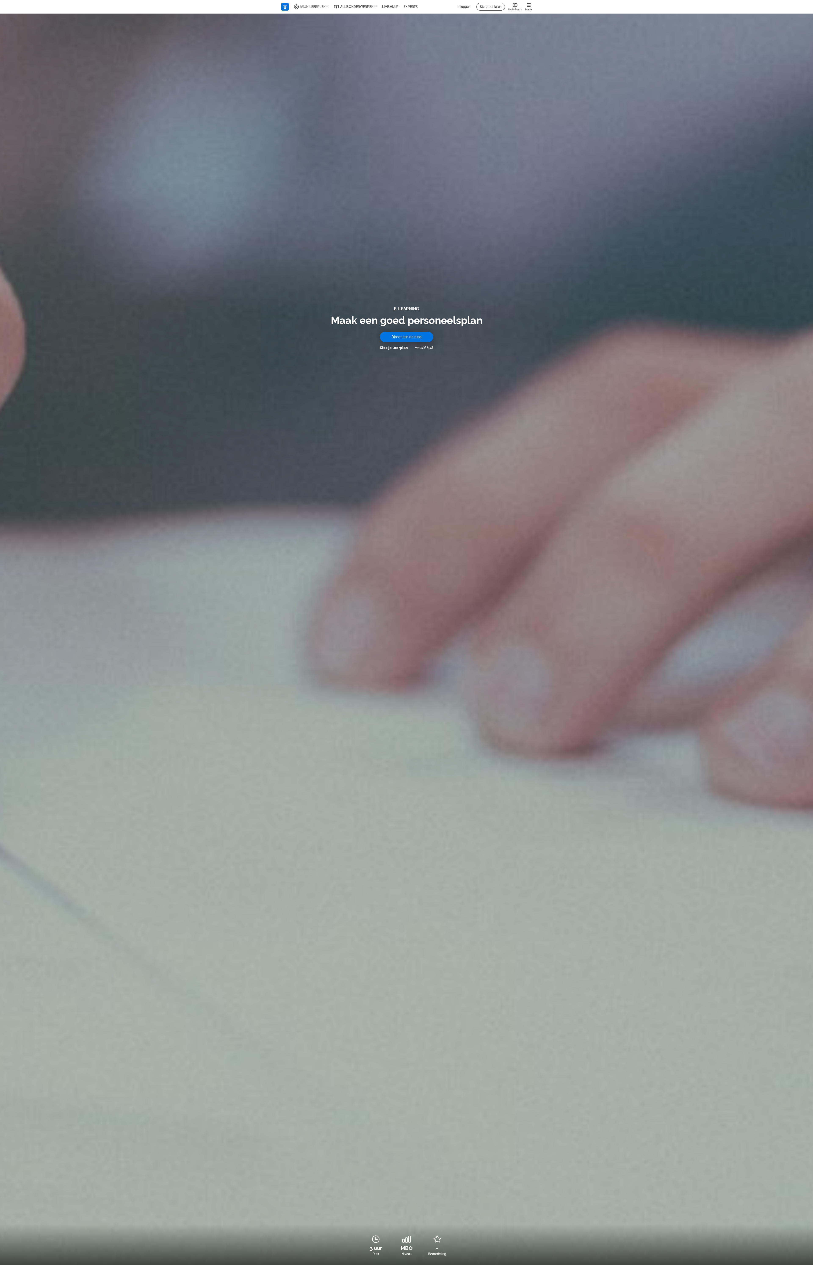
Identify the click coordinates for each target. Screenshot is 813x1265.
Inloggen (464, 7)
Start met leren (491, 7)
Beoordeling (437, 1254)
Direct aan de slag (406, 337)
